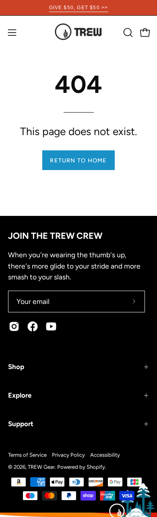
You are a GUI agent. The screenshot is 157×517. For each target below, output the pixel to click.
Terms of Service (27, 454)
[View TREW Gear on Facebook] (33, 326)
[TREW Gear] (78, 32)
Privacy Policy (68, 454)
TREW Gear (41, 467)
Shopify (96, 467)
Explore (19, 395)
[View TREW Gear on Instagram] (14, 326)
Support (20, 424)
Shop (16, 367)
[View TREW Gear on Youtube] (51, 326)
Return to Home (78, 160)
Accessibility (105, 454)
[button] (127, 32)
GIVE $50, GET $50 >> (78, 7)
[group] (78, 7)
